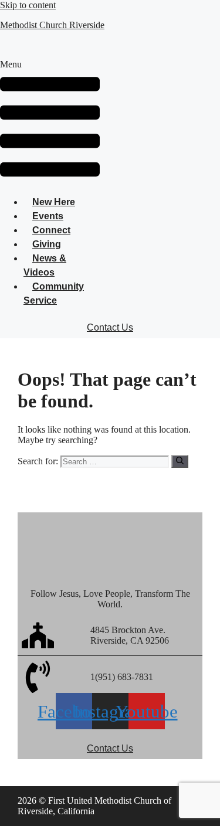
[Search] (179, 461)
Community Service (53, 293)
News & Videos (44, 265)
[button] (50, 122)
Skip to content (28, 5)
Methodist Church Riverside (52, 25)
